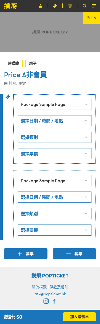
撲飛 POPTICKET (50, 276)
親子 (33, 63)
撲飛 (12, 83)
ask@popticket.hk (50, 294)
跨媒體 (13, 63)
